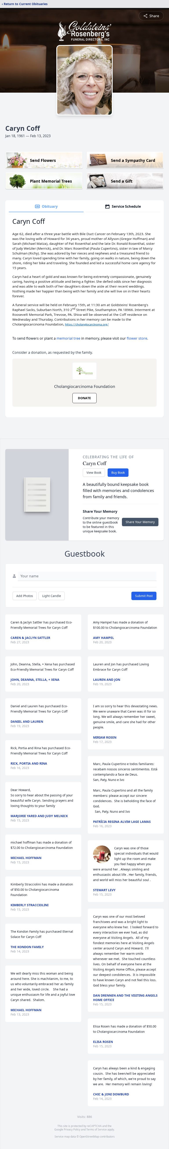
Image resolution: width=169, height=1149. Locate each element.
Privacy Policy (72, 1129)
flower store (137, 338)
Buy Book (118, 472)
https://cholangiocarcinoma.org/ (87, 324)
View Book (93, 472)
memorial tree (68, 338)
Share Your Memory (140, 522)
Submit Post (144, 596)
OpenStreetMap (89, 1136)
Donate (84, 398)
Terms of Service (96, 1129)
